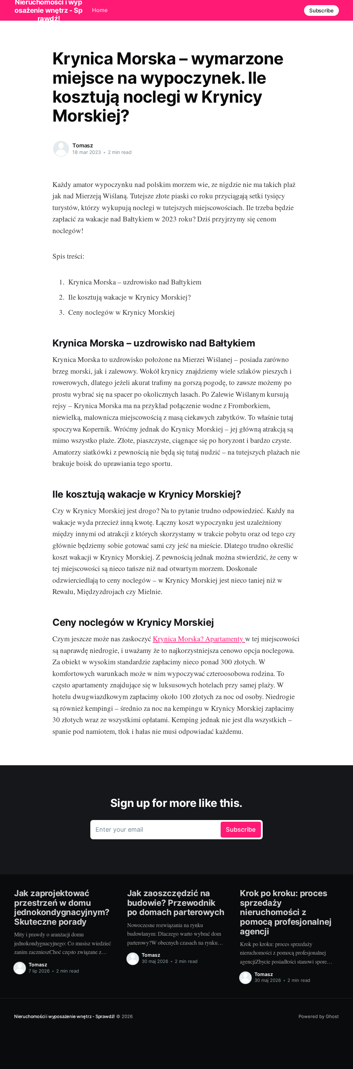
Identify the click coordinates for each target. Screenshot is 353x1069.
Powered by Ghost (319, 1016)
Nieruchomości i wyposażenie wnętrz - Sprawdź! (64, 1016)
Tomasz (82, 145)
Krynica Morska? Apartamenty (199, 638)
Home (100, 10)
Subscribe (321, 10)
